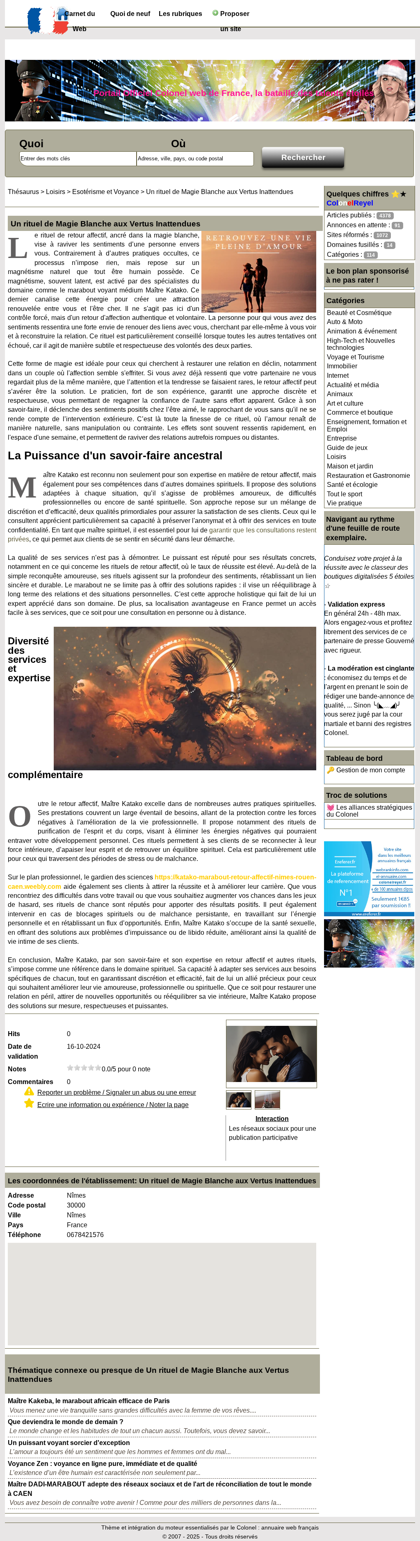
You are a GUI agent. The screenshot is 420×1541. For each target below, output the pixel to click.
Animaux (340, 393)
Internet (338, 375)
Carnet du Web (79, 15)
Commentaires (30, 1081)
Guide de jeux (347, 447)
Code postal (27, 1205)
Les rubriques (180, 13)
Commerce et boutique (360, 412)
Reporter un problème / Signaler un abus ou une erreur (116, 1092)
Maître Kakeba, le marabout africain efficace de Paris (89, 1400)
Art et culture (345, 403)
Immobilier (342, 366)
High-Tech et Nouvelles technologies (361, 344)
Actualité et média (353, 384)
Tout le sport (344, 494)
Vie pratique (344, 503)
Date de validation (23, 1051)
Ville (14, 1215)
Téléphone (24, 1234)
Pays (15, 1224)
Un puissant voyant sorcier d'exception (69, 1442)
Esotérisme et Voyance (105, 191)
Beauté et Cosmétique (359, 312)
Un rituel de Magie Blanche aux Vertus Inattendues (219, 191)
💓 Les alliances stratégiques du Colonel (369, 811)
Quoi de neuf (130, 13)
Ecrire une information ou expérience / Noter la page (113, 1104)
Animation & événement (362, 331)
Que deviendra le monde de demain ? (65, 1421)
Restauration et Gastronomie (368, 475)
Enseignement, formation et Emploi (366, 425)
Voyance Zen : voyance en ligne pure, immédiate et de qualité (102, 1463)
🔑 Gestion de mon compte (365, 770)
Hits (14, 1033)
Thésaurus (23, 191)
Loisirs (336, 456)
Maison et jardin (350, 466)
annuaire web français (290, 1527)
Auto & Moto (345, 321)
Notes (17, 1069)
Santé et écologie (352, 484)
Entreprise (342, 438)
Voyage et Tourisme (355, 357)
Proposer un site (234, 15)
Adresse (21, 1195)
